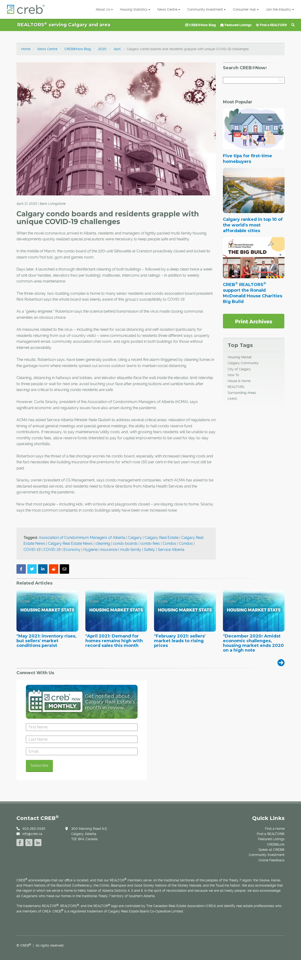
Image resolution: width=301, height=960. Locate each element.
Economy (71, 549)
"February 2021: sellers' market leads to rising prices (180, 641)
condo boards (125, 543)
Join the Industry (278, 9)
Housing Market (240, 357)
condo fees (150, 543)
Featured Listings (238, 25)
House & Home (239, 381)
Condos (169, 543)
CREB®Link (276, 844)
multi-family (130, 549)
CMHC (233, 399)
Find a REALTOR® (273, 25)
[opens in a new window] (253, 321)
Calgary (135, 537)
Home (25, 49)
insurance (108, 549)
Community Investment (205, 9)
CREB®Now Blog (202, 25)
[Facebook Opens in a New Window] (20, 842)
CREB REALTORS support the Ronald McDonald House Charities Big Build (252, 293)
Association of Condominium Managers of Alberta (82, 537)
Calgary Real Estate (161, 537)
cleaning (102, 543)
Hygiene (90, 549)
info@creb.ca (32, 834)
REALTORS (236, 387)
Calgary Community (243, 363)
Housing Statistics (133, 9)
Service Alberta (171, 549)
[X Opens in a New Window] (28, 842)
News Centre (167, 9)
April (117, 49)
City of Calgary (239, 369)
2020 (102, 49)
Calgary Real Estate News (70, 543)
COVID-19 (32, 549)
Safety (149, 549)
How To (233, 375)
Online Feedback (271, 860)
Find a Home (275, 829)
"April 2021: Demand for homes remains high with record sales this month (114, 641)
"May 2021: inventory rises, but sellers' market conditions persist (46, 641)
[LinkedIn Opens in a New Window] (37, 842)
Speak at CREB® (271, 849)
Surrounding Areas (242, 393)
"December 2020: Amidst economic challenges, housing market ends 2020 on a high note (253, 643)
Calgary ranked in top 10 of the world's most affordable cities (253, 225)
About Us (103, 9)
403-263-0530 (33, 829)
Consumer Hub (244, 9)
